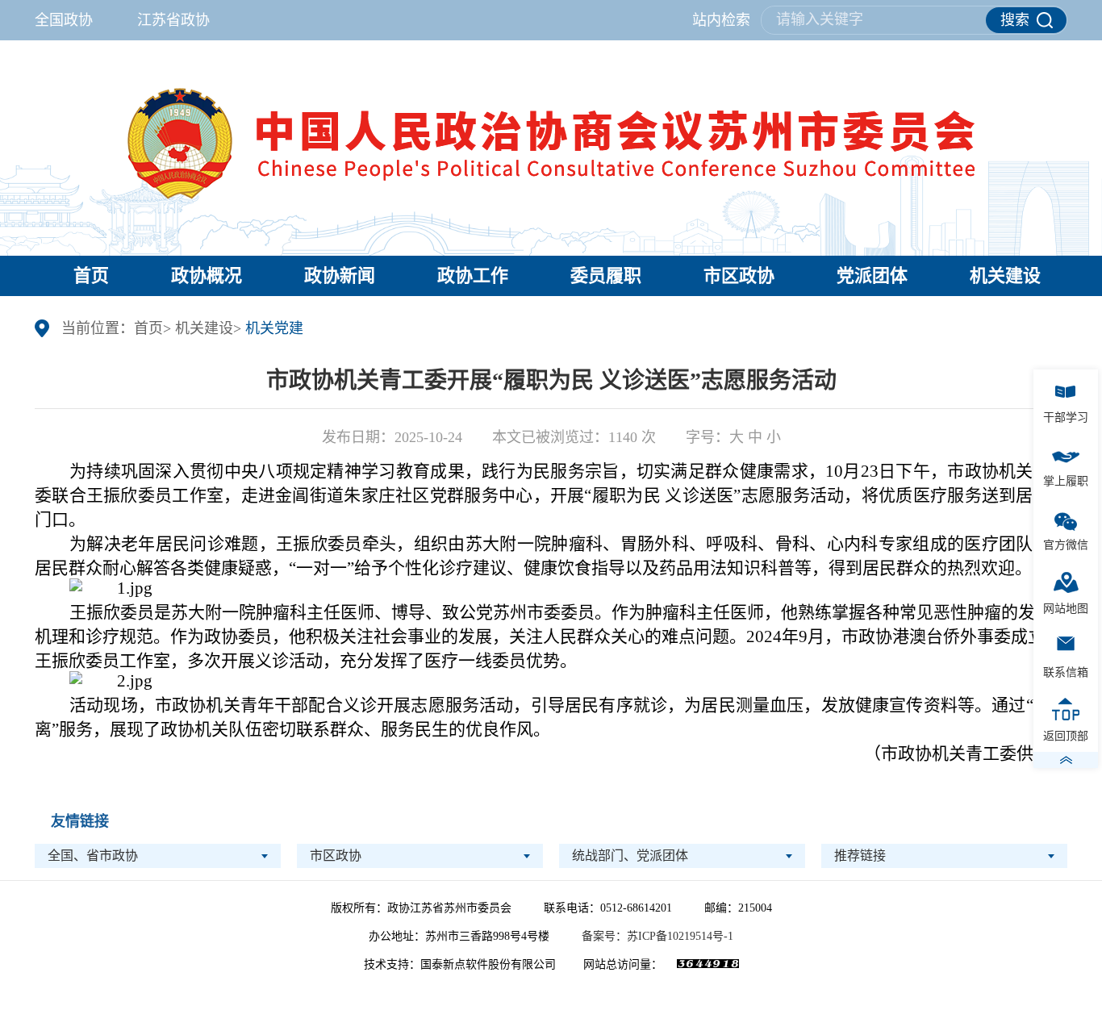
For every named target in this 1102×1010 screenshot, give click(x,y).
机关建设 (1005, 275)
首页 (91, 275)
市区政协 (738, 275)
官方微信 (1065, 545)
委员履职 (605, 275)
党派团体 (872, 275)
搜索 (1014, 20)
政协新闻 (339, 275)
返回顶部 (1065, 736)
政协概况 (206, 275)
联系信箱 (1065, 672)
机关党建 (274, 328)
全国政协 (66, 20)
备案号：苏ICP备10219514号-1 (657, 936)
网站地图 (1065, 609)
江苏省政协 (173, 20)
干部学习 (1065, 417)
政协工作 (472, 275)
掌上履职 (1065, 481)
